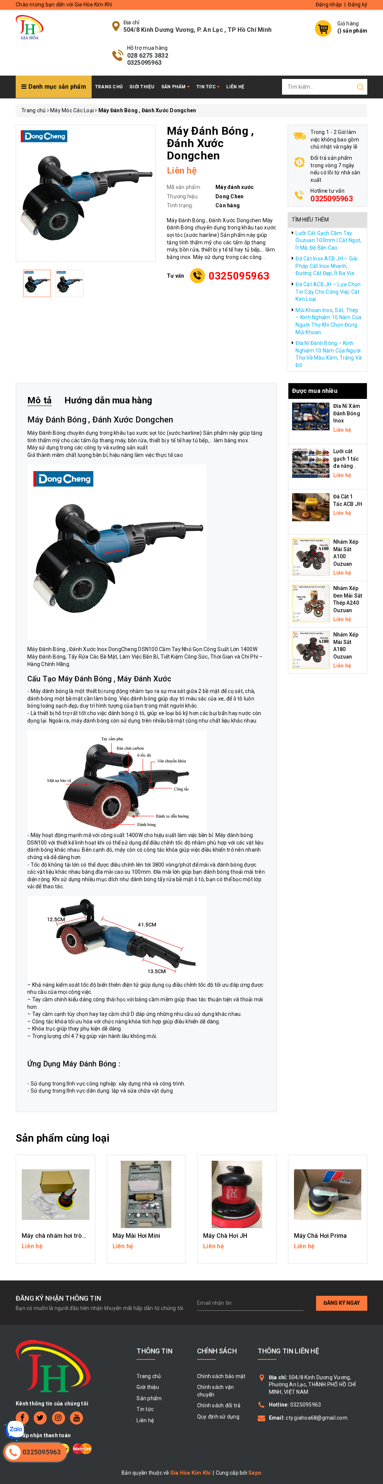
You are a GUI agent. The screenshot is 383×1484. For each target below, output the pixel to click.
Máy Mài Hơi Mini (136, 1235)
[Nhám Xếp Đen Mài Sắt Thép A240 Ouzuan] (311, 603)
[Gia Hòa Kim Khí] (29, 27)
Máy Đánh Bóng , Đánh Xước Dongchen (100, 419)
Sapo (254, 1473)
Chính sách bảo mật (221, 1376)
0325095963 (144, 62)
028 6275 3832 (147, 55)
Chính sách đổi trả (219, 1405)
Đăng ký (357, 4)
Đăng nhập (329, 4)
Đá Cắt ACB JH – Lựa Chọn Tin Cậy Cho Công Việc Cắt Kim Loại (328, 291)
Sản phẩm (174, 86)
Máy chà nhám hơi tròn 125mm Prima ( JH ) (82, 1235)
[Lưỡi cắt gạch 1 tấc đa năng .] (311, 462)
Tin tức (206, 86)
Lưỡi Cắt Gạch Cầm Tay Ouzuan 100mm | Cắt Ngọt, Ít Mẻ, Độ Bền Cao (328, 240)
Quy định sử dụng (218, 1417)
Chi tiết (56, 1250)
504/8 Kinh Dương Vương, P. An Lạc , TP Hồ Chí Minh (197, 29)
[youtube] (76, 1418)
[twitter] (40, 1418)
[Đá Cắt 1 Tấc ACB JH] (311, 507)
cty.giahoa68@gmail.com (316, 1418)
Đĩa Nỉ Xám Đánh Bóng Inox (346, 413)
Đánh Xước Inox (88, 649)
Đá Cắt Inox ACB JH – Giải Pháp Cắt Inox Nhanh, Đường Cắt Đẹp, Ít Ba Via (326, 266)
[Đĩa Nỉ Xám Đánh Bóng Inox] (311, 416)
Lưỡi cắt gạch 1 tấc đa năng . (346, 458)
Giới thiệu (141, 86)
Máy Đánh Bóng (47, 649)
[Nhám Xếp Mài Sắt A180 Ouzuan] (311, 650)
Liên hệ (235, 86)
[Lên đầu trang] (371, 1033)
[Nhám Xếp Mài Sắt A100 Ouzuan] (311, 557)
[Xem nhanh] (55, 1194)
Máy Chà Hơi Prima (320, 1235)
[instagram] (58, 1418)
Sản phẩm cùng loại (63, 1138)
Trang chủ (109, 86)
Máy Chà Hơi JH (225, 1235)
